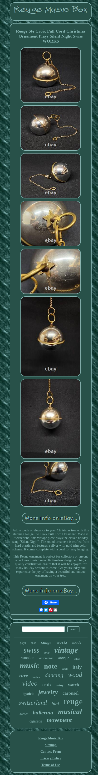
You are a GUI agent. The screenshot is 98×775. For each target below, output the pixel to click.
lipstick (28, 694)
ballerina (43, 713)
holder (24, 714)
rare (23, 675)
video (30, 683)
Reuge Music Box (50, 738)
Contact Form (50, 751)
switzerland (33, 702)
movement (59, 720)
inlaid (77, 658)
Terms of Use (50, 765)
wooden (27, 657)
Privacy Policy (50, 758)
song (46, 652)
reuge (73, 701)
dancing (54, 675)
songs (46, 642)
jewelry (48, 692)
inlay (59, 685)
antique (63, 658)
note (50, 666)
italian (36, 677)
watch (73, 684)
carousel (71, 693)
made (77, 642)
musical (70, 711)
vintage (66, 650)
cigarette (35, 721)
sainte (65, 669)
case (33, 643)
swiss (31, 650)
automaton (46, 658)
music (29, 665)
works (62, 642)
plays (23, 643)
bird (55, 703)
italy (77, 667)
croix (47, 684)
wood (75, 674)
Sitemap (51, 745)
